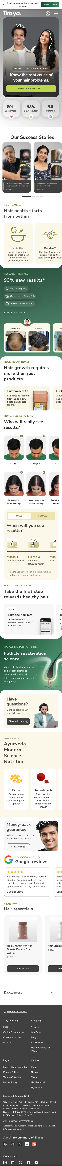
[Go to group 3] (37, 196)
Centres (35, 1060)
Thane (34, 1077)
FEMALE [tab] (42, 515)
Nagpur (35, 1072)
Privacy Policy (10, 1072)
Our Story (36, 1032)
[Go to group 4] (41, 196)
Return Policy (10, 1082)
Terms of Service (12, 1077)
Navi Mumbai (38, 1082)
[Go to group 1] (26, 196)
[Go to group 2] (33, 196)
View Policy (18, 846)
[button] (31, 992)
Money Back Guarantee (15, 1067)
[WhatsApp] (48, 13)
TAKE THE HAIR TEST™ (31, 88)
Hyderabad (36, 1087)
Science (35, 1027)
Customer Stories (12, 1037)
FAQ (5, 1027)
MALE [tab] (19, 515)
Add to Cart (23, 968)
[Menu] (56, 13)
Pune (34, 1067)
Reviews (7, 1042)
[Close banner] (3, 4)
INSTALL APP (50, 4)
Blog (33, 1037)
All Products (37, 1042)
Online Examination (13, 1032)
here (40, 1125)
